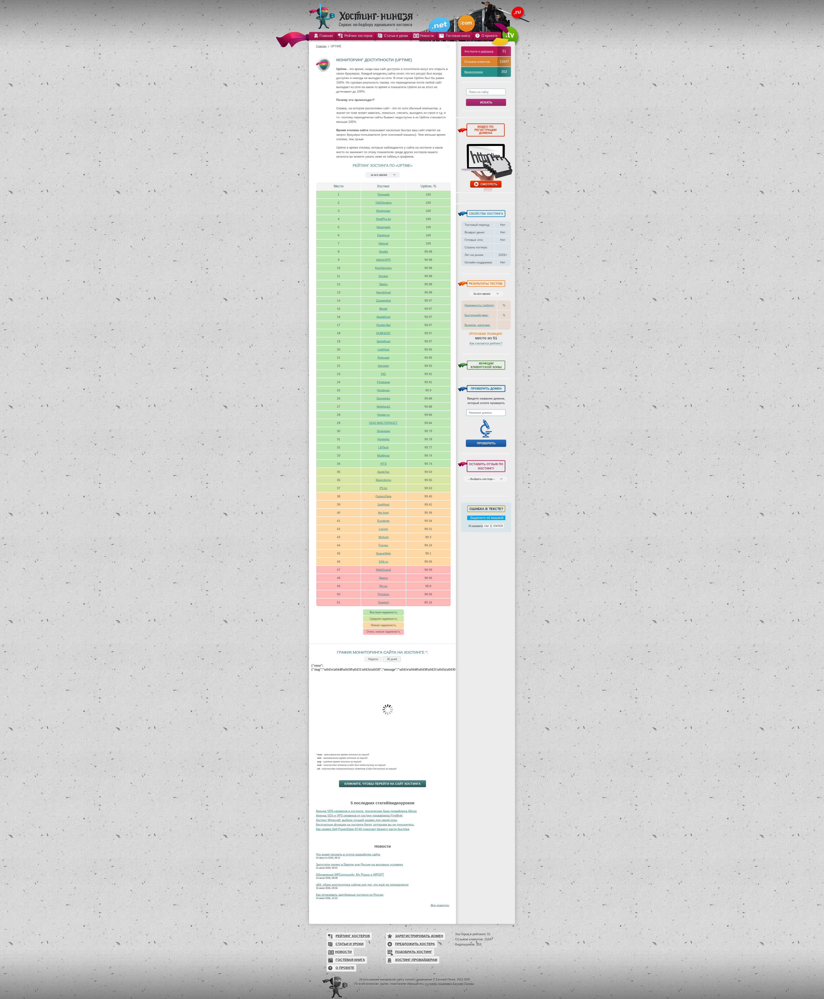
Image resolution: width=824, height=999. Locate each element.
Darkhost (383, 235)
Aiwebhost (383, 317)
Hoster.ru (383, 414)
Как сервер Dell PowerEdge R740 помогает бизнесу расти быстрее (362, 829)
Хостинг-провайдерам (416, 960)
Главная (321, 46)
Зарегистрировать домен (419, 936)
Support (383, 602)
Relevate (383, 357)
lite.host (383, 512)
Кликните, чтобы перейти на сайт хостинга (382, 783)
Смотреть (488, 184)
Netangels (383, 227)
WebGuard (383, 569)
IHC (383, 374)
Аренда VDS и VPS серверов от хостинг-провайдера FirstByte (359, 815)
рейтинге (487, 51)
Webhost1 (383, 406)
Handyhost (383, 292)
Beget (383, 308)
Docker (383, 276)
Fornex (383, 545)
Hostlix (383, 251)
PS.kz (383, 488)
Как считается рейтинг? (486, 343)
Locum (383, 529)
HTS (383, 463)
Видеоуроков (473, 72)
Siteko (383, 284)
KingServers (383, 268)
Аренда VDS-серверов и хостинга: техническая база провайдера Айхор (366, 811)
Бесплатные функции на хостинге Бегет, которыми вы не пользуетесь (365, 824)
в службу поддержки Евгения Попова (449, 983)
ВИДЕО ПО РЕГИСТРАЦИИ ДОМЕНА (485, 130)
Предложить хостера (415, 944)
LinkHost (383, 349)
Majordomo (383, 480)
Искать (486, 102)
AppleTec (383, 472)
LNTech (383, 447)
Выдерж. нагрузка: (477, 325)
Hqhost (383, 243)
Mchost (383, 537)
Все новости (440, 905)
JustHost (383, 504)
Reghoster (383, 211)
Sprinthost (383, 341)
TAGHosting (383, 202)
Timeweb (383, 194)
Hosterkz (383, 439)
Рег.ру (383, 586)
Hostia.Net (383, 325)
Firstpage (383, 382)
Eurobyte (383, 520)
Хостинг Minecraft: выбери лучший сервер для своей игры (356, 820)
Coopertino (383, 300)
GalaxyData (383, 496)
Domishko (383, 398)
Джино (383, 578)
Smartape (383, 431)
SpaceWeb (383, 553)
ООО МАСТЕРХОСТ (383, 423)
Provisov (383, 594)
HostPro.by (383, 219)
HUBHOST (383, 333)
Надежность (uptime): (480, 305)
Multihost (383, 455)
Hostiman (383, 390)
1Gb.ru (383, 561)
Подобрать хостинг (413, 952)
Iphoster (383, 365)
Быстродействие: (477, 315)
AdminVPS (383, 259)
